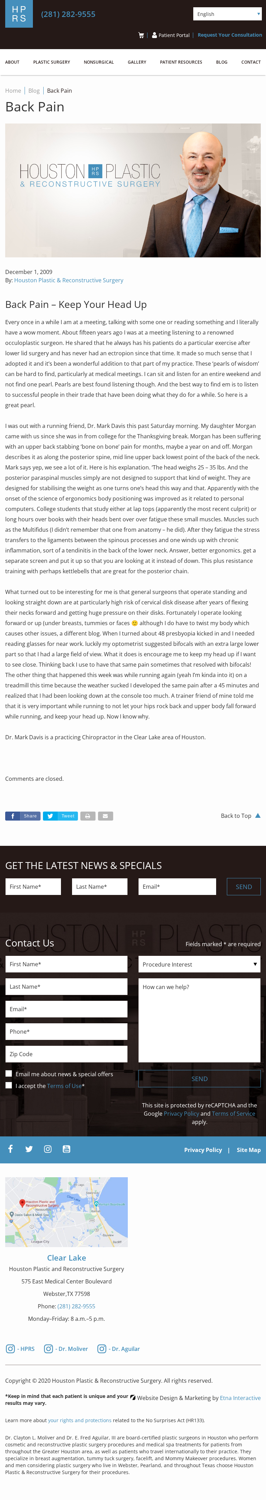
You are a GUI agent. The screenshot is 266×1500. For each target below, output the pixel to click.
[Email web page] (105, 816)
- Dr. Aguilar (124, 1348)
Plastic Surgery (51, 62)
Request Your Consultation (230, 34)
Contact (251, 62)
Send (244, 886)
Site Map (249, 1150)
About (12, 62)
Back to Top (236, 816)
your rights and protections (80, 1420)
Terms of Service (233, 1113)
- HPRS (26, 1348)
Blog (222, 62)
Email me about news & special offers (64, 1074)
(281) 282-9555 (76, 1306)
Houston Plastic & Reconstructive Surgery (68, 280)
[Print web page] (88, 816)
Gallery (137, 62)
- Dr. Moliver (71, 1348)
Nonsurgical (99, 62)
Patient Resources (181, 62)
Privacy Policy (181, 1113)
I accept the (31, 1086)
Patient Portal (174, 35)
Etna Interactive (240, 1398)
